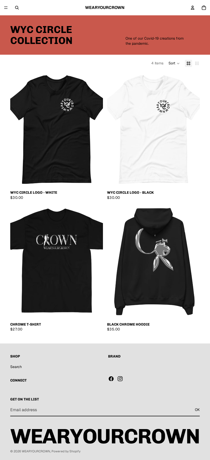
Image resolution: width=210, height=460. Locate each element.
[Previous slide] (18, 129)
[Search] (17, 7)
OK (197, 410)
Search (16, 366)
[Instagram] (120, 379)
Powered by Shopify (65, 451)
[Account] (192, 7)
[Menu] (6, 8)
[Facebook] (111, 379)
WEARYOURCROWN (36, 451)
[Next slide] (95, 129)
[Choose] (95, 179)
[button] (174, 63)
